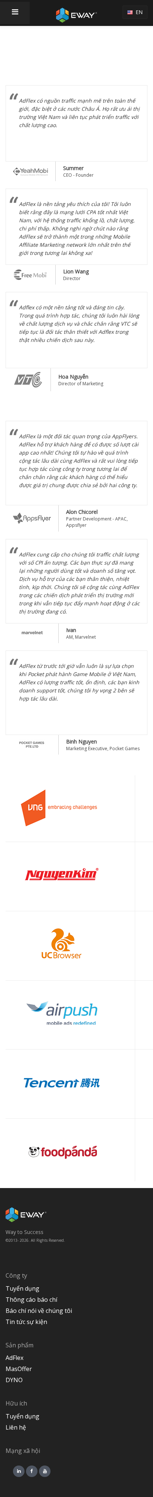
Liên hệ (16, 1427)
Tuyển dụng (22, 1288)
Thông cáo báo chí (31, 1299)
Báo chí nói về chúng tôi (39, 1311)
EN (138, 12)
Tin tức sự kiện (26, 1322)
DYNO (14, 1380)
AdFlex (14, 1358)
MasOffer (19, 1369)
